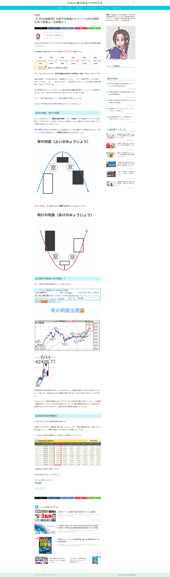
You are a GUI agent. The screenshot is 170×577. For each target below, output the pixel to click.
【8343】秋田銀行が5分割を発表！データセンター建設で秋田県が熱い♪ (121, 85)
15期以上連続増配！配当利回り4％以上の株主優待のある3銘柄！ (122, 101)
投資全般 (37, 15)
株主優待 (60, 8)
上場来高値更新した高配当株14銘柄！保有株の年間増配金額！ (121, 93)
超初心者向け (91, 8)
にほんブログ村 (40, 488)
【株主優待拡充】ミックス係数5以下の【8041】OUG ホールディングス (120, 118)
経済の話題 (79, 8)
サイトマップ (104, 8)
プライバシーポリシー (41, 574)
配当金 (69, 8)
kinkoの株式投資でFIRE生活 (85, 3)
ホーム (50, 8)
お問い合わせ (117, 8)
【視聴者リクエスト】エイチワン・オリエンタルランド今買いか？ (121, 110)
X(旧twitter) (126, 20)
